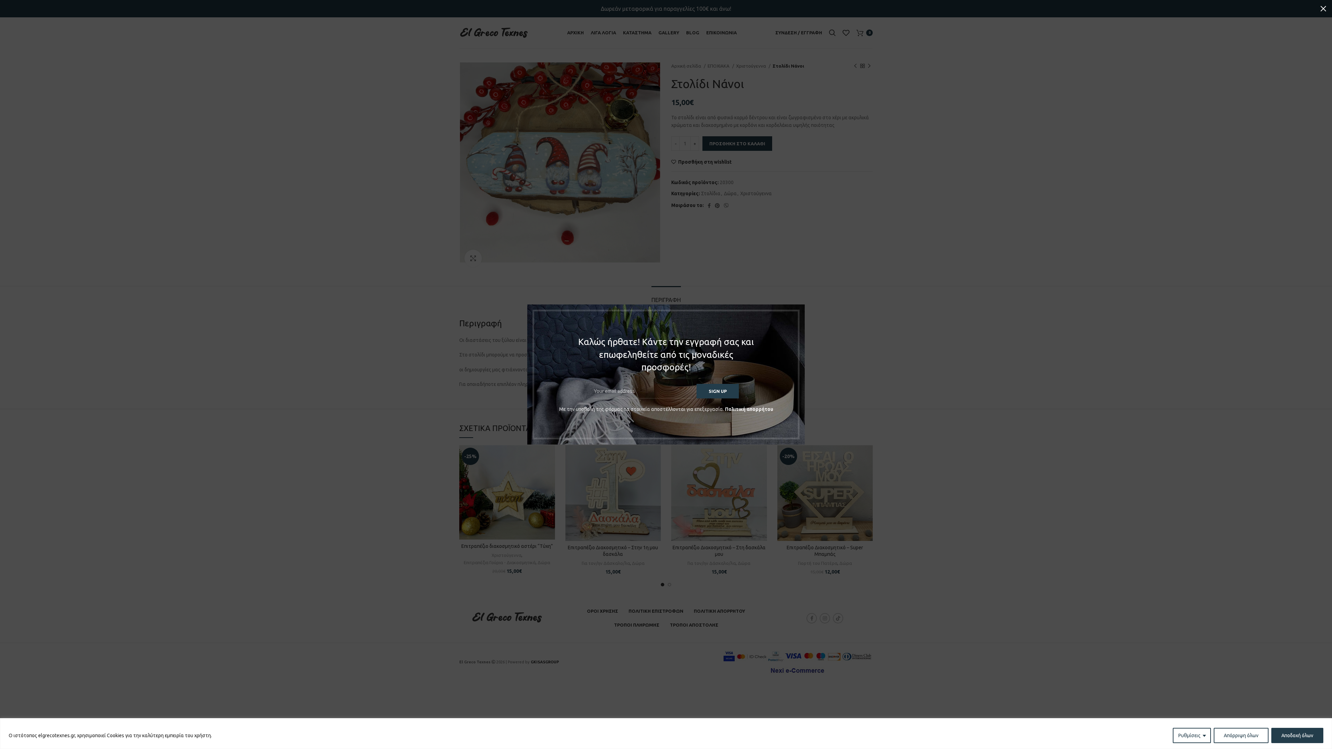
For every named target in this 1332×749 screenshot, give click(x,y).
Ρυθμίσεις (1189, 735)
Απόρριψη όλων (1241, 735)
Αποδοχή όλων (1297, 735)
